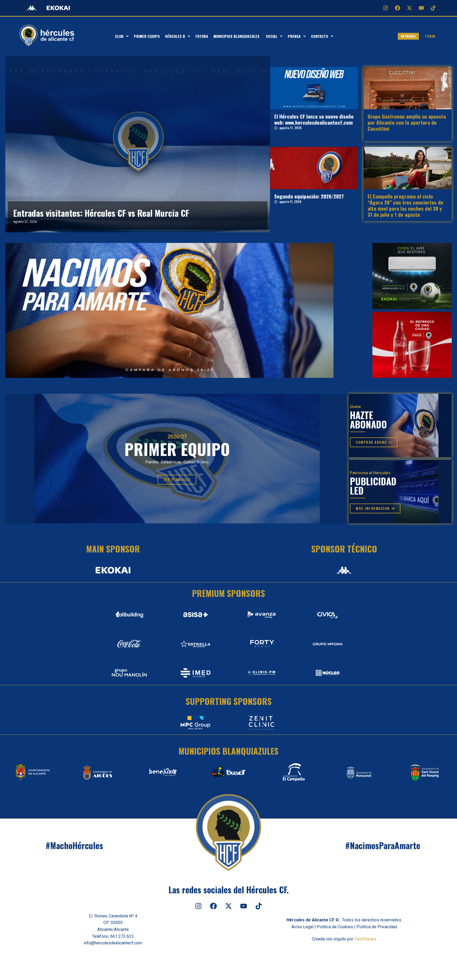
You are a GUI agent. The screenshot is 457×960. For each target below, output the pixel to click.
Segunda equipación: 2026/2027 (309, 196)
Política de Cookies (335, 926)
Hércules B (175, 36)
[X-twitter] (409, 8)
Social (271, 36)
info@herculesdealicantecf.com (113, 942)
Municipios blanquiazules (237, 36)
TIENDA (430, 36)
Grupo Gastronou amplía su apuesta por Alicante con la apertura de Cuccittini (407, 122)
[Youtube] (421, 8)
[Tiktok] (433, 8)
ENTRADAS (408, 36)
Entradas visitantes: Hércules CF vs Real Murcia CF (101, 213)
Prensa (294, 36)
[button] (121, 36)
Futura (201, 36)
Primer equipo (147, 36)
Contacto (319, 36)
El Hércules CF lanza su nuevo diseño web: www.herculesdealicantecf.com (314, 119)
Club (119, 36)
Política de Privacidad (377, 926)
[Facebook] (397, 8)
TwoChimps (365, 938)
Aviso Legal (302, 926)
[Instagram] (385, 8)
